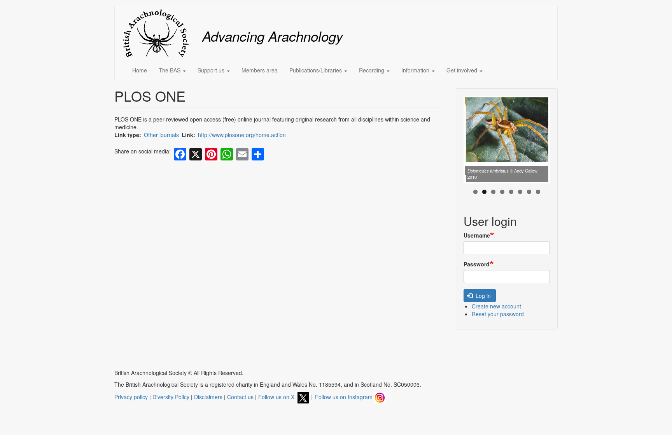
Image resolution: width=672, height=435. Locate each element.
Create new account (496, 306)
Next (560, 141)
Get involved (462, 70)
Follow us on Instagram (344, 397)
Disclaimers (208, 397)
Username (477, 235)
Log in (482, 295)
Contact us (240, 397)
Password (477, 264)
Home (139, 70)
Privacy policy (131, 397)
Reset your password (498, 314)
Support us (212, 70)
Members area (260, 70)
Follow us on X (278, 397)
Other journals (161, 135)
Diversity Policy (170, 397)
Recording (372, 70)
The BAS (170, 70)
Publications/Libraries (316, 70)
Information (416, 70)
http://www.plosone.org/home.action (242, 135)
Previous (453, 141)
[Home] (158, 33)
